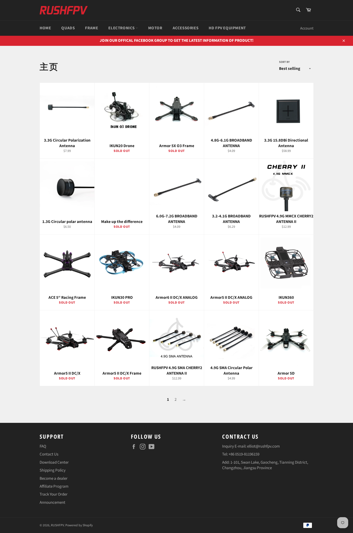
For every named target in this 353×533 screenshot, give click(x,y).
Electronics (121, 28)
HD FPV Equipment (227, 28)
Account (306, 28)
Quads (68, 28)
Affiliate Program (54, 486)
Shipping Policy (53, 470)
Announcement (52, 502)
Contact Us (49, 454)
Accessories (186, 28)
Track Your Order (53, 494)
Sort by (284, 62)
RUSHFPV (57, 525)
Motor (155, 28)
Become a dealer (53, 478)
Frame (91, 28)
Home (45, 28)
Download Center (54, 462)
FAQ (43, 446)
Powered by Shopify (79, 525)
